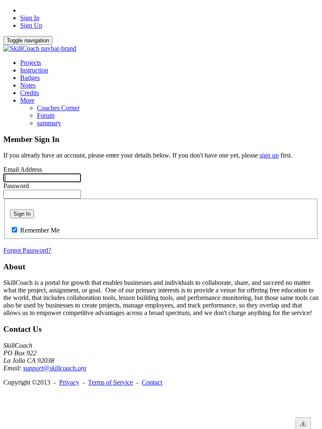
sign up (269, 155)
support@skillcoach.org (54, 368)
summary (49, 123)
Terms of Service (110, 382)
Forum (46, 115)
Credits (29, 92)
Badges (30, 77)
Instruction (34, 70)
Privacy (69, 382)
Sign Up (31, 25)
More (27, 100)
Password (16, 185)
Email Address (22, 169)
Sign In (29, 17)
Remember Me (40, 230)
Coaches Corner (58, 107)
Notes (28, 85)
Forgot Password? (27, 250)
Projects (30, 62)
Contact (152, 382)
